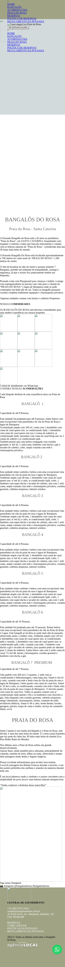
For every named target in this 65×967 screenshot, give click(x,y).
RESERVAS (13, 15)
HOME (11, 4)
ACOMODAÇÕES (17, 10)
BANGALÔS (14, 7)
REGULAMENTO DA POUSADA (25, 931)
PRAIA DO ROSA (17, 12)
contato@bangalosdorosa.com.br (23, 911)
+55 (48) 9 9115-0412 (18, 908)
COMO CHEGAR (16, 925)
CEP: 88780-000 (15, 917)
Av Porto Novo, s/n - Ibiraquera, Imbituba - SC (30, 914)
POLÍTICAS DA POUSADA (22, 928)
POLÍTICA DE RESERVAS (21, 18)
